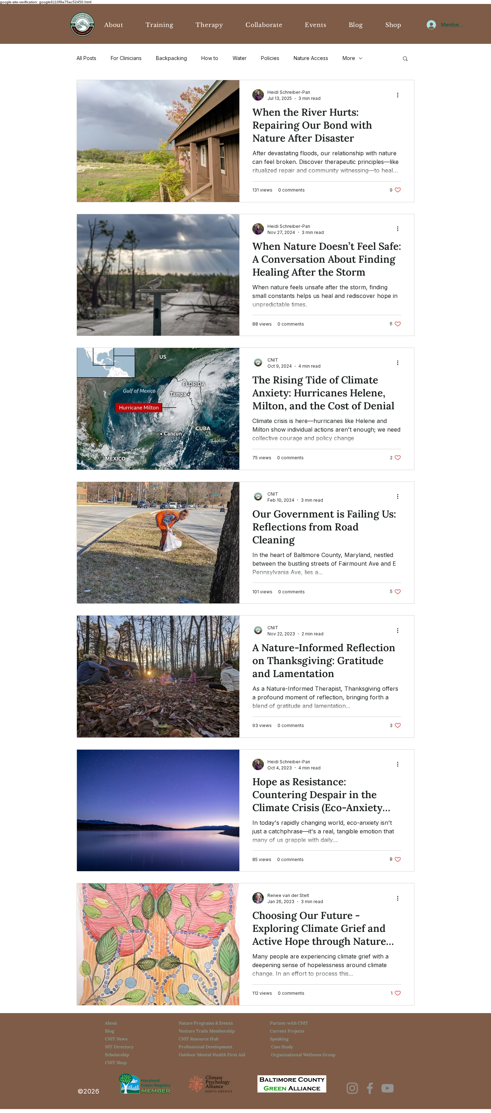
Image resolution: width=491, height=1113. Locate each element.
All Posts (86, 58)
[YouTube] (387, 1088)
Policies (270, 58)
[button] (405, 59)
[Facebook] (369, 1088)
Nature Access (311, 58)
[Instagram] (352, 1088)
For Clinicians (126, 58)
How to (209, 58)
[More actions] (400, 95)
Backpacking (171, 58)
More (349, 58)
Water (240, 58)
